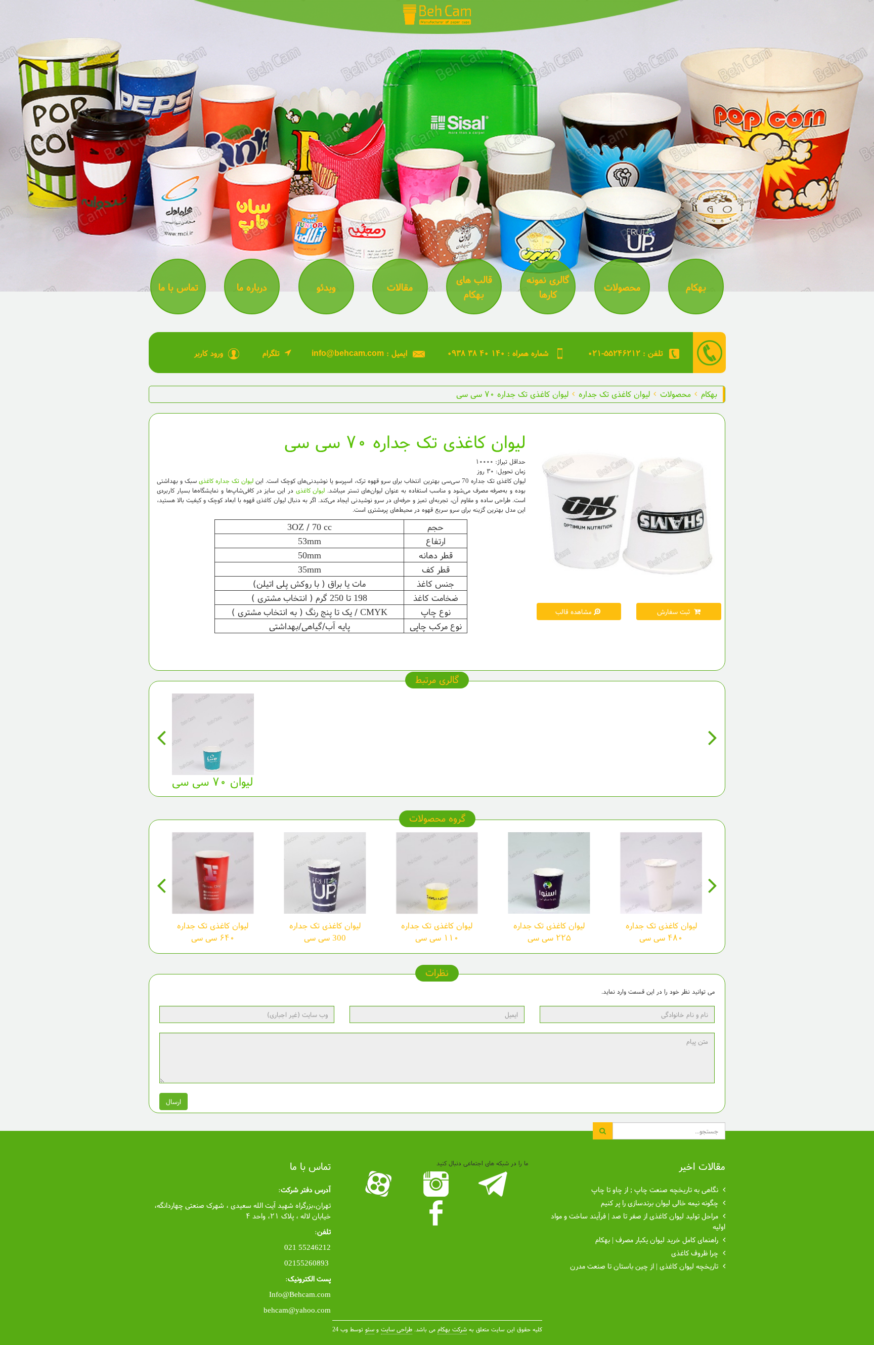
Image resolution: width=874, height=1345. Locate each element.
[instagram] (437, 1184)
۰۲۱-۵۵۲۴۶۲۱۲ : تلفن (625, 353)
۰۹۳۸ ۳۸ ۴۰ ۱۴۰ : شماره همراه (498, 353)
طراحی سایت (396, 1329)
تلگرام (271, 353)
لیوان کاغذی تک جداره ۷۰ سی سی (512, 393)
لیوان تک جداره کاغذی (226, 480)
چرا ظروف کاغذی (694, 1252)
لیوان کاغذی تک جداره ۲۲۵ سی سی (549, 931)
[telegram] (494, 1184)
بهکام (709, 393)
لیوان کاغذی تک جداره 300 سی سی (325, 931)
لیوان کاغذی (310, 490)
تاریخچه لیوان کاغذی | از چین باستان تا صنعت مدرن (644, 1265)
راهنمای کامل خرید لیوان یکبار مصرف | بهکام (656, 1239)
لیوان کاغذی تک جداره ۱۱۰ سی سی (436, 931)
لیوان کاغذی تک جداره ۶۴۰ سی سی (212, 931)
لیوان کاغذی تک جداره (614, 393)
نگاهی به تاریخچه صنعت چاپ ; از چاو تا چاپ (654, 1189)
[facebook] (437, 1213)
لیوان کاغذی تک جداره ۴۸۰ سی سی (661, 931)
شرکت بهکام (452, 1329)
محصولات (675, 393)
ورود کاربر (208, 353)
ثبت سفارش (674, 611)
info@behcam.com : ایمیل (360, 353)
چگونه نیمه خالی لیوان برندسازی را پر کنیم (659, 1202)
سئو (369, 1329)
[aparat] (380, 1184)
